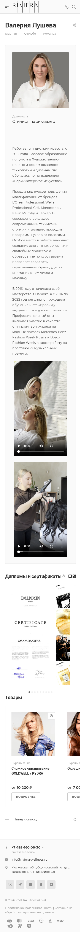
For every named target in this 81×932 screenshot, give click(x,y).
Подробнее (26, 796)
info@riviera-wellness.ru (29, 860)
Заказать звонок (23, 852)
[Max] (51, 884)
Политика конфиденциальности (28, 908)
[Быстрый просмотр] (51, 716)
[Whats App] (30, 884)
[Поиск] (74, 7)
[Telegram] (20, 884)
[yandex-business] (41, 884)
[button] (29, 692)
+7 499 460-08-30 (25, 847)
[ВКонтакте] (10, 884)
